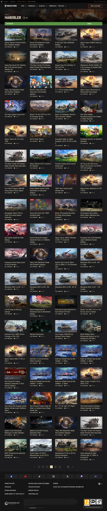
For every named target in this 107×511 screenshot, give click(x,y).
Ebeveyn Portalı (33, 490)
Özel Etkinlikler (8, 47)
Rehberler (31, 6)
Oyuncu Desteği (9, 483)
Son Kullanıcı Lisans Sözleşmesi (38, 483)
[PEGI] (93, 503)
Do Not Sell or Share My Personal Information (68, 487)
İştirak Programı (10, 490)
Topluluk (61, 6)
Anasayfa (7, 14)
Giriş (95, 1)
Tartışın (17, 47)
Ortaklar (8, 487)
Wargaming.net (33, 507)
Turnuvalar (52, 6)
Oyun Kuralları (33, 494)
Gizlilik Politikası (34, 487)
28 (68, 466)
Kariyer (55, 483)
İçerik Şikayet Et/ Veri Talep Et (14, 494)
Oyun (22, 6)
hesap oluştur (103, 1)
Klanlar (41, 6)
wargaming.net (12, 503)
